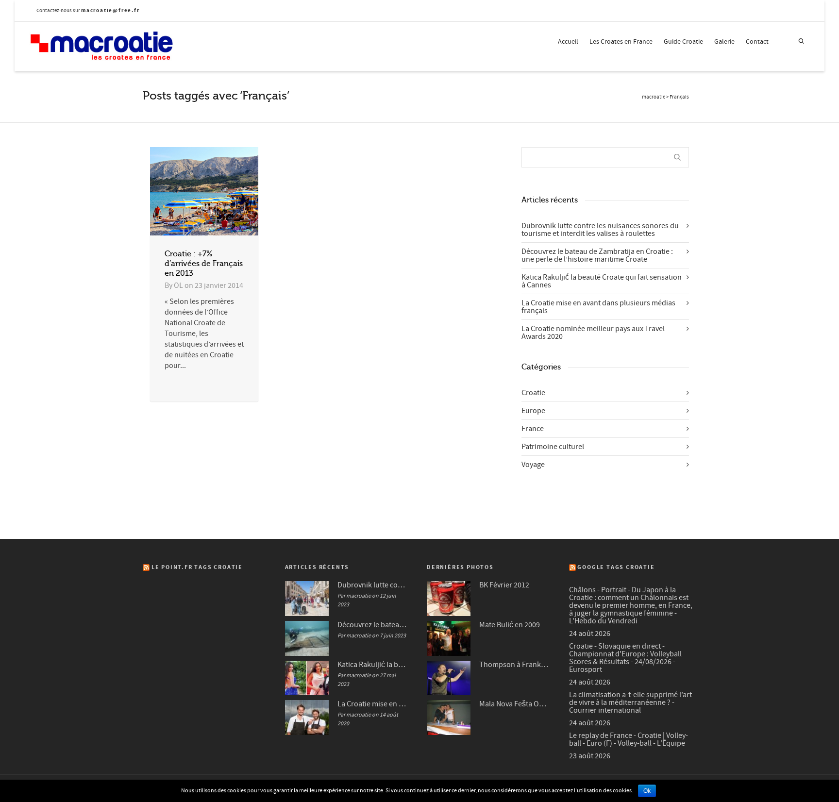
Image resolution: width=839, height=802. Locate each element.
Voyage (533, 464)
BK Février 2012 (504, 585)
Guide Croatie (683, 41)
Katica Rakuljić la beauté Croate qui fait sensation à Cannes (601, 281)
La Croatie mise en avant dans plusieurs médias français (598, 307)
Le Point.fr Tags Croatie (197, 567)
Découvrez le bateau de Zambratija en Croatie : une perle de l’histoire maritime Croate (597, 255)
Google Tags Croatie (615, 567)
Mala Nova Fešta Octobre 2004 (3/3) (514, 704)
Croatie (533, 393)
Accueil (568, 41)
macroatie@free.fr (110, 10)
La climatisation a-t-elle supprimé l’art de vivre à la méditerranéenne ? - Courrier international (630, 702)
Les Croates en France (621, 41)
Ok (647, 790)
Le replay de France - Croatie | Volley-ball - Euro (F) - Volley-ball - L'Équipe (628, 739)
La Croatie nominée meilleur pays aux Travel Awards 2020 (593, 332)
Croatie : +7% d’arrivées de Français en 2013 (204, 264)
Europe (533, 411)
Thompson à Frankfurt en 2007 (514, 664)
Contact (757, 41)
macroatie (653, 97)
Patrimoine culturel (552, 446)
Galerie (724, 41)
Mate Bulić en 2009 (509, 625)
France (532, 429)
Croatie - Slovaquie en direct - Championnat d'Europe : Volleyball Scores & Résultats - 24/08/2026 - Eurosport (625, 657)
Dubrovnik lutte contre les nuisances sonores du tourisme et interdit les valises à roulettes (600, 229)
